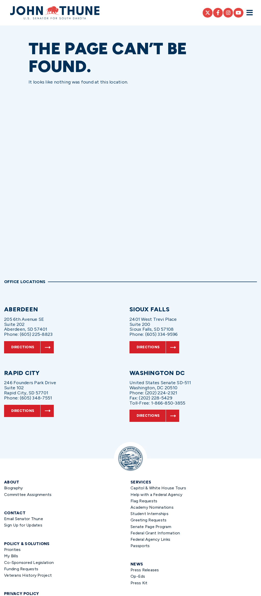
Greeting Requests (148, 520)
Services (140, 482)
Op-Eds (137, 576)
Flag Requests (143, 500)
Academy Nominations (152, 507)
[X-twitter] (207, 13)
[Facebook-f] (218, 13)
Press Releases (144, 569)
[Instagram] (228, 13)
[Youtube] (238, 13)
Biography (13, 488)
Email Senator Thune (23, 518)
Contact (14, 512)
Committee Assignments (27, 494)
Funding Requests (21, 568)
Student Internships (149, 513)
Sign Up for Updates (23, 525)
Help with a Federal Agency (156, 494)
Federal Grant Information (155, 533)
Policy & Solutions (27, 543)
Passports (140, 545)
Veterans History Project (28, 575)
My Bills (11, 555)
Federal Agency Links (150, 539)
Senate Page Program (150, 526)
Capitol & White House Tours (158, 488)
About (11, 482)
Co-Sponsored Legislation (29, 562)
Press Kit (138, 582)
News (136, 564)
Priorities (12, 549)
